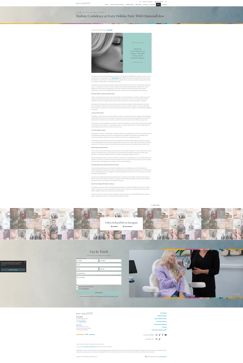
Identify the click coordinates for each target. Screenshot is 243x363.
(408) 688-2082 (82, 321)
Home (77, 12)
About (107, 4)
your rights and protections (89, 346)
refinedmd (115, 226)
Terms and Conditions (161, 321)
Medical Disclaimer (162, 315)
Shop (140, 1)
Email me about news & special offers (86, 286)
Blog (158, 4)
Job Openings (163, 313)
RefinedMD (109, 30)
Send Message (99, 292)
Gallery (152, 4)
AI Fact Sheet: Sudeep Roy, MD (159, 330)
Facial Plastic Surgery (117, 4)
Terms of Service (112, 296)
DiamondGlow (115, 78)
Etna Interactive (163, 356)
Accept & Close (13, 269)
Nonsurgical (130, 4)
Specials (145, 4)
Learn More (3, 265)
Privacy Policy (104, 296)
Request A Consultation (148, 1)
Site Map (164, 327)
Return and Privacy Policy (161, 318)
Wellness (138, 4)
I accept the (80, 289)
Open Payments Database (160, 324)
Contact (164, 4)
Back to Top (156, 205)
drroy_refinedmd (128, 226)
